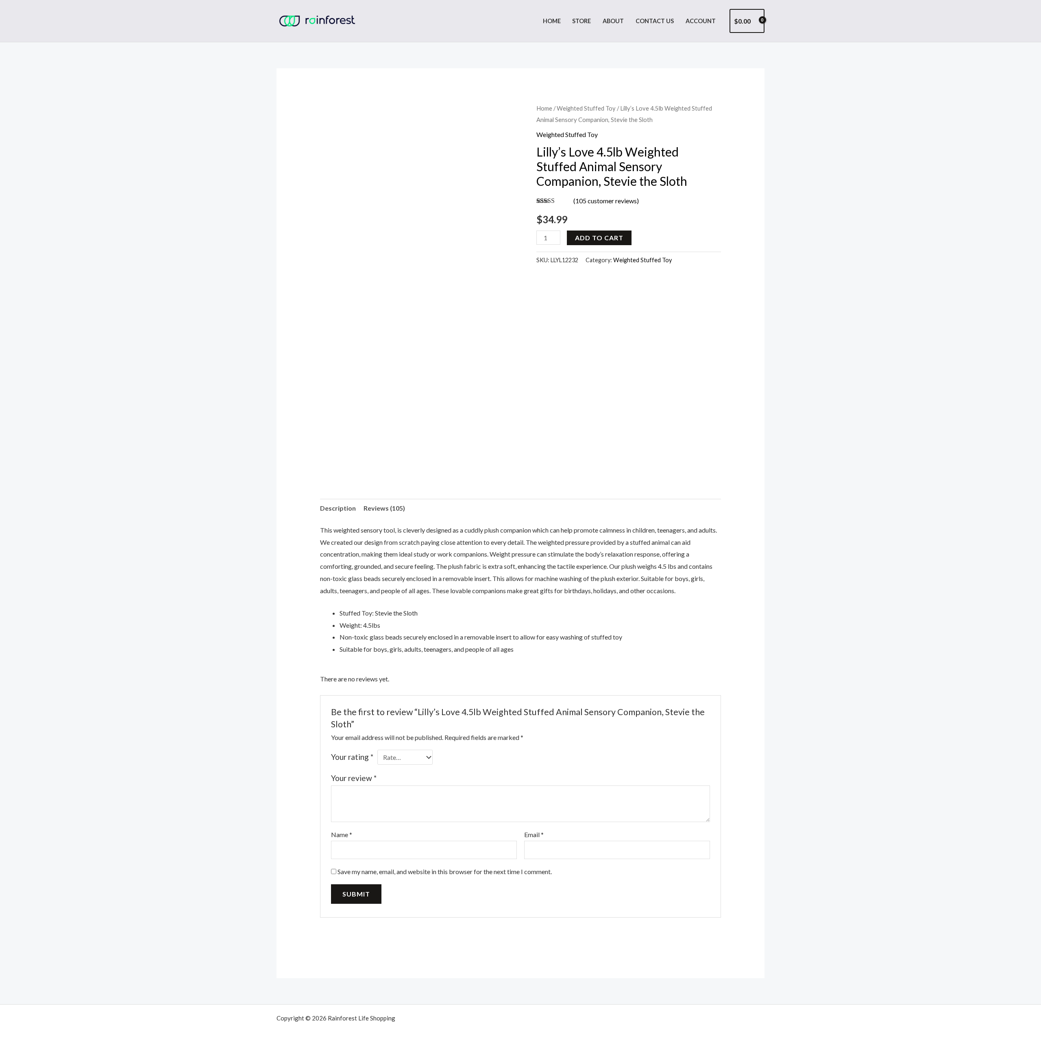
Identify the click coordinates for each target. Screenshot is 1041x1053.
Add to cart (599, 237)
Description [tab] (338, 508)
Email (534, 834)
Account (701, 20)
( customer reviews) (606, 201)
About (613, 20)
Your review (354, 778)
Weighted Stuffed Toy (586, 108)
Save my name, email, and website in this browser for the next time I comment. (445, 871)
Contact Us (655, 20)
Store (581, 20)
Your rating (352, 756)
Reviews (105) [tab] (384, 508)
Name (341, 834)
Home (552, 20)
